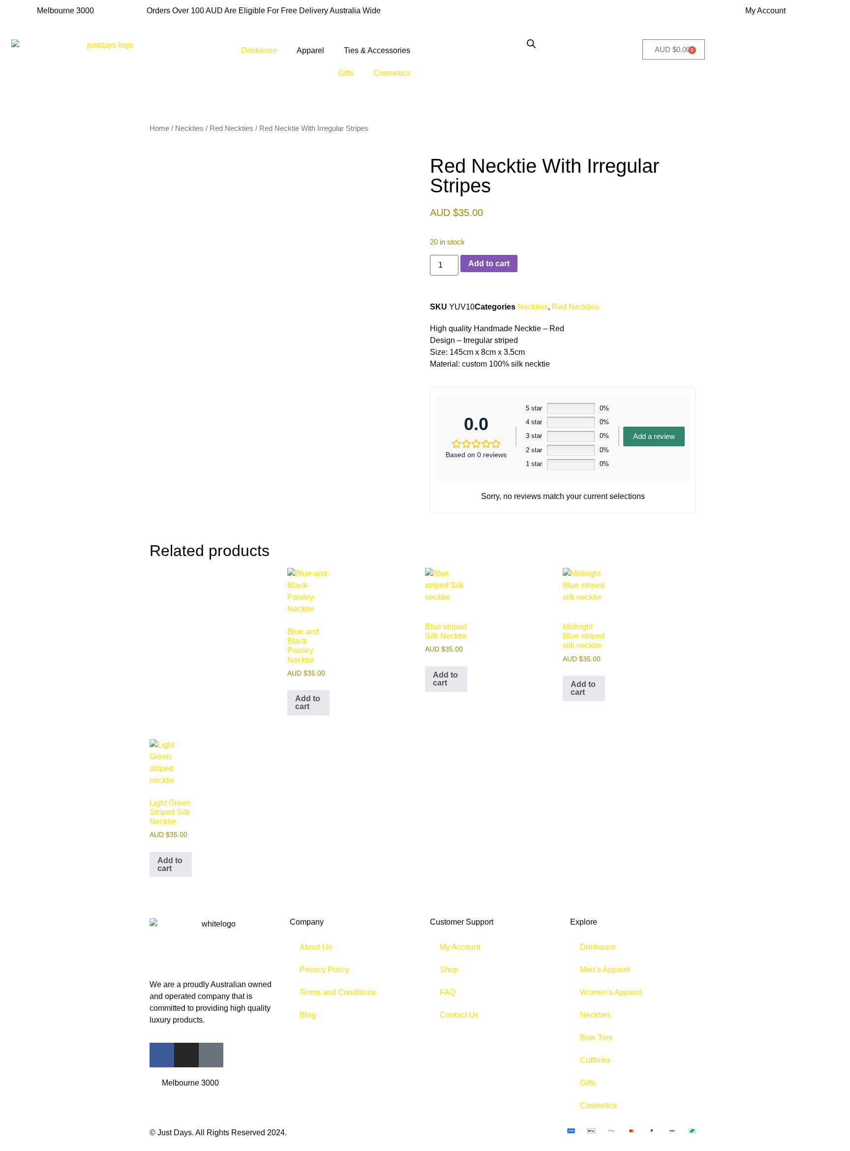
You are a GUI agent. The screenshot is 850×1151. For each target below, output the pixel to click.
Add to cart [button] (307, 702)
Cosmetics (391, 73)
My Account (765, 10)
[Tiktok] (211, 1055)
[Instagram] (186, 1055)
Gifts (346, 73)
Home (159, 128)
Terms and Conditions (338, 992)
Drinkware (259, 50)
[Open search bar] (531, 43)
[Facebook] (162, 1055)
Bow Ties (596, 1037)
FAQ (447, 992)
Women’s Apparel (611, 992)
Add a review (654, 436)
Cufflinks (595, 1060)
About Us (316, 947)
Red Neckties (231, 128)
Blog (308, 1015)
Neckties (189, 128)
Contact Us (459, 1015)
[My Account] (725, 17)
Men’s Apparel (605, 969)
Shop (449, 969)
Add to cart (489, 263)
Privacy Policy (324, 969)
